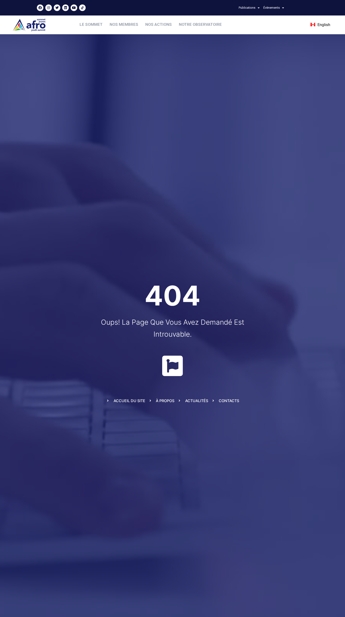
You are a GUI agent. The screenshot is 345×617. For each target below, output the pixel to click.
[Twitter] (57, 7)
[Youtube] (74, 7)
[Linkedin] (65, 7)
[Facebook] (40, 7)
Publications (247, 7)
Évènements (271, 7)
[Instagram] (48, 7)
